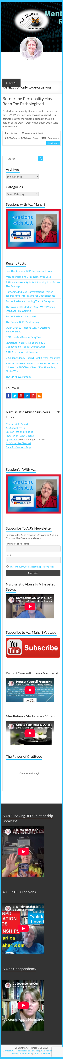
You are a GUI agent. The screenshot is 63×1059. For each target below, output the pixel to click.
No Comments (51, 138)
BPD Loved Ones (29, 138)
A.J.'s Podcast (47, 1050)
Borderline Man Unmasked (21, 316)
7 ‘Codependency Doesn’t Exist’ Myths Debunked (33, 357)
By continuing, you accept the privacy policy (32, 566)
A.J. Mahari (12, 133)
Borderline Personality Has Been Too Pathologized (27, 101)
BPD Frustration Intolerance (21, 352)
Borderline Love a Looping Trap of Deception (30, 301)
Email (8, 555)
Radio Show (26, 1053)
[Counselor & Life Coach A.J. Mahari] (31, 6)
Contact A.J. (9, 1050)
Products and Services (28, 1050)
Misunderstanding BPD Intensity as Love (28, 276)
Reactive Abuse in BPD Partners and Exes (29, 271)
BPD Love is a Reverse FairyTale (23, 337)
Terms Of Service (41, 1053)
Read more (53, 143)
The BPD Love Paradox (18, 376)
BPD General (13, 138)
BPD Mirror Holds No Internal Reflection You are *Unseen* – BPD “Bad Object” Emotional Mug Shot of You (33, 367)
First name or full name (17, 543)
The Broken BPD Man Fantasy (22, 321)
